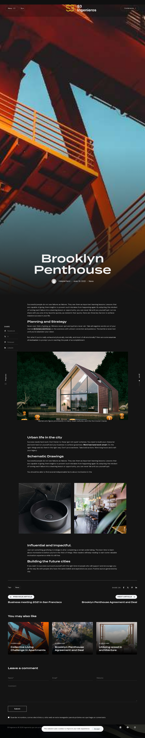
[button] (22, 8)
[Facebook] (127, 727)
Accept (97, 729)
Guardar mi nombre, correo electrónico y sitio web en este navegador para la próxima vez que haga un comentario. (58, 717)
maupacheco (64, 276)
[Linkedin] (120, 727)
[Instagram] (135, 727)
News (91, 277)
